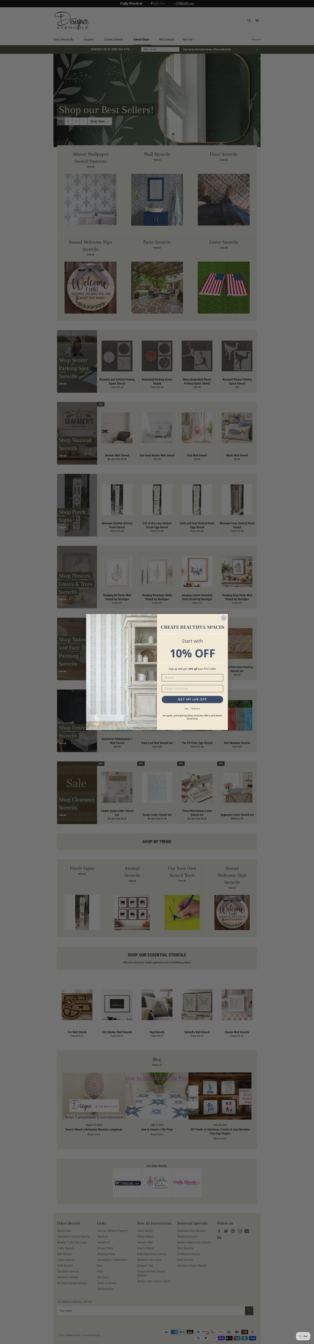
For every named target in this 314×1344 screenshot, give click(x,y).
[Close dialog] (224, 618)
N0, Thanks (192, 708)
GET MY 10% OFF (192, 699)
